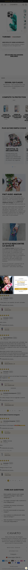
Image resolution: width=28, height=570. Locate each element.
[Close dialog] (27, 276)
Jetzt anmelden (21, 288)
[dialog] (26, 568)
